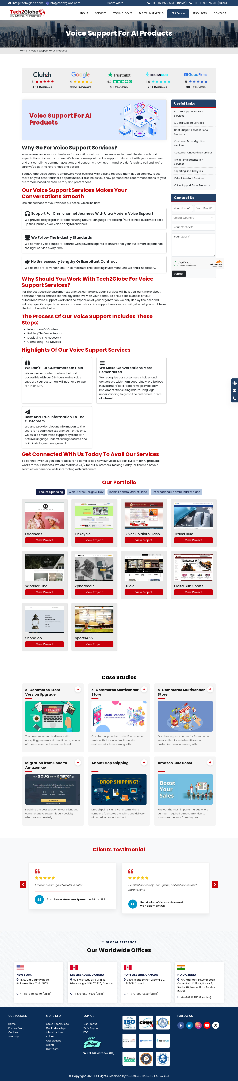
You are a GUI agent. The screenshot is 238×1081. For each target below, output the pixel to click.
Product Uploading (50, 492)
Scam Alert (162, 1076)
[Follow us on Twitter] (215, 1025)
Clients (50, 1045)
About (83, 13)
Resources (200, 13)
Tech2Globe (133, 1076)
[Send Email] (234, 390)
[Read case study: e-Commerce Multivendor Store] (144, 689)
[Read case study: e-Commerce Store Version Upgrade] (78, 689)
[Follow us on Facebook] (180, 1025)
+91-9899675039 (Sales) (210, 3)
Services (100, 13)
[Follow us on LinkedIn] (189, 1025)
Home (23, 50)
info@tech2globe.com (28, 3)
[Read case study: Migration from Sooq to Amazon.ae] (78, 762)
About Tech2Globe (57, 1024)
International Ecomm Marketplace (176, 492)
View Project (44, 540)
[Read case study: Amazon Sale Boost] (210, 762)
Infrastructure (54, 1032)
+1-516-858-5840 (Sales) (169, 3)
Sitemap (13, 1036)
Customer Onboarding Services (193, 152)
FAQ (85, 1032)
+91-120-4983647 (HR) (100, 1053)
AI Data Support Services (189, 123)
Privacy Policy (16, 1028)
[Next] (215, 884)
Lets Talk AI (178, 13)
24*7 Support (91, 1028)
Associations (53, 1040)
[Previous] (23, 884)
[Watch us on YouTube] (207, 1025)
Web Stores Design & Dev (86, 492)
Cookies (13, 1032)
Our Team (52, 1049)
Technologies (122, 13)
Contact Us (90, 1024)
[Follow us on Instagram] (198, 1025)
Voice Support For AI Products (192, 185)
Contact (220, 13)
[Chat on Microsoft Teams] (234, 382)
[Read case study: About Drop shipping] (144, 762)
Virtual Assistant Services (189, 178)
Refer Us (148, 1076)
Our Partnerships (56, 1028)
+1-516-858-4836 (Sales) (89, 994)
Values (50, 1036)
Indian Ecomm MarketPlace (128, 492)
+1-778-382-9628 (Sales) (142, 994)
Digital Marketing (151, 13)
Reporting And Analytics (188, 171)
